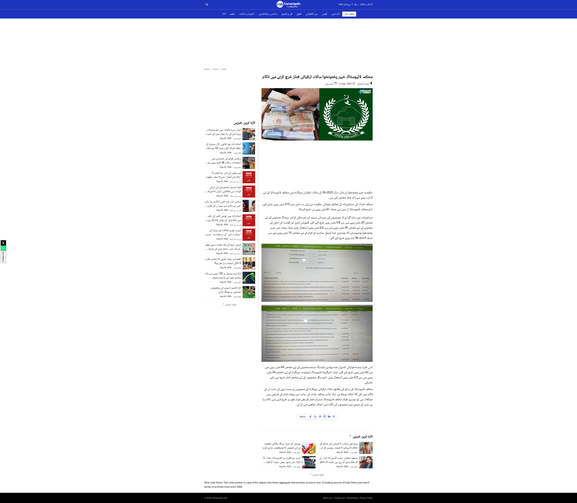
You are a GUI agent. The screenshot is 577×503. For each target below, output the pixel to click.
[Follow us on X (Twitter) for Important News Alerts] (3, 243)
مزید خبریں (318, 474)
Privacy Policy (366, 498)
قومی (324, 14)
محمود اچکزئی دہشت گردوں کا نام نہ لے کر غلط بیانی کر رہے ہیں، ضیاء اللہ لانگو (338, 460)
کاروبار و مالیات (246, 14)
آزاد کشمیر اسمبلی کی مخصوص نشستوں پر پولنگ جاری (226, 290)
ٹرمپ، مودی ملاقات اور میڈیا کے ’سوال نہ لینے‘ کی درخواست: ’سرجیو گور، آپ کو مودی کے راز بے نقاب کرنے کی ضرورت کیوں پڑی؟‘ (223, 233)
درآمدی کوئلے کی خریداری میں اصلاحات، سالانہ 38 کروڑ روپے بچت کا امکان (223, 161)
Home (206, 69)
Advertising (352, 498)
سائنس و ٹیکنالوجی (267, 14)
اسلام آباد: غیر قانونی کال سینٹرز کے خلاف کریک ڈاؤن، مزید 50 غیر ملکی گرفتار (223, 146)
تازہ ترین (335, 14)
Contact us (339, 498)
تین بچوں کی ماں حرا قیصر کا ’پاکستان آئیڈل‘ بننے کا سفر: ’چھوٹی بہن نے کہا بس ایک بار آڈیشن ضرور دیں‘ (223, 175)
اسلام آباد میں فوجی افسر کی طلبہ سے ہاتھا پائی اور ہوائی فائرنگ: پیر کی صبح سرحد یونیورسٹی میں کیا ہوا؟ (224, 218)
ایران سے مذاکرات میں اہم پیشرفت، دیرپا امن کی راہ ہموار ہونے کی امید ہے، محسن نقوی (223, 132)
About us (327, 498)
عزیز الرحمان (363, 84)
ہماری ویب (329, 84)
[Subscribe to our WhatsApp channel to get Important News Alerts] (3, 248)
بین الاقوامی (312, 14)
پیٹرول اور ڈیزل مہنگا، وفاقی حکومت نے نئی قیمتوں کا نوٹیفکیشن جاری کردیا (281, 446)
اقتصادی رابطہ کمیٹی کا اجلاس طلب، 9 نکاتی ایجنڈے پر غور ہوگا (223, 261)
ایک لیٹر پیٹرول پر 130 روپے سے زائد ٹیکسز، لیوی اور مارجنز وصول (223, 276)
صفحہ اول (349, 14)
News (215, 69)
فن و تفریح (286, 14)
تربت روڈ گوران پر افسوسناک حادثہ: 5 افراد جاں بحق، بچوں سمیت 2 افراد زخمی (281, 460)
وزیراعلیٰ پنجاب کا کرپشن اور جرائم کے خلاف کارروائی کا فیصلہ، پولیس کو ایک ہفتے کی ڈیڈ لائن (338, 446)
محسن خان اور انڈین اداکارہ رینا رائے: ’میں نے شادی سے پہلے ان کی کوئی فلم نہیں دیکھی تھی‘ (223, 204)
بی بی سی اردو (235, 181)
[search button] (207, 4)
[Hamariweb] (288, 4)
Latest (223, 69)
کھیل (298, 14)
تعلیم (232, 14)
